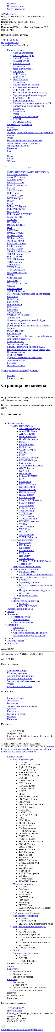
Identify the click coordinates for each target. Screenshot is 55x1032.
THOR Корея (13, 264)
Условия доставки (16, 132)
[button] (19, 45)
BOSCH (11, 187)
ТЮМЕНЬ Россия (16, 291)
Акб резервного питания (25, 87)
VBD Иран (12, 280)
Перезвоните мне (9, 42)
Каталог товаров (15, 50)
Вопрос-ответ (25, 140)
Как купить (12, 130)
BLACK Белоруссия (17, 185)
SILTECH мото (14, 312)
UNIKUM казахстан (17, 272)
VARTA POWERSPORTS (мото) (35, 561)
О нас (10, 137)
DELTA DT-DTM (21, 90)
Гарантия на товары (23, 622)
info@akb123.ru (14, 1010)
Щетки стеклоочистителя (25, 116)
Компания (12, 625)
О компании (13, 700)
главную (19, 405)
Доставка (11, 708)
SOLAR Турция (15, 254)
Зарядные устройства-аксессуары (29, 95)
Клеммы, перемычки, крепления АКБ (32, 103)
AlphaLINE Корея (22, 58)
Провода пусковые (16, 352)
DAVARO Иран (15, 198)
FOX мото (12, 307)
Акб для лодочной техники (26, 84)
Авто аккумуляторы (23, 53)
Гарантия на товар (16, 714)
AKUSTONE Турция (23, 55)
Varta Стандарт (14, 278)
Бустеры (23, 579)
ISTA (9, 227)
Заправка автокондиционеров (22, 706)
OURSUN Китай (15, 240)
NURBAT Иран (15, 235)
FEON (10, 203)
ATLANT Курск (21, 61)
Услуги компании (16, 9)
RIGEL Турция (14, 246)
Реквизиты (12, 140)
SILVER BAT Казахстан (19, 251)
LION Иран (13, 230)
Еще (9, 151)
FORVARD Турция (16, 206)
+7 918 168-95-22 (9, 40)
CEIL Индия (13, 193)
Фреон (16, 114)
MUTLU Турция (15, 233)
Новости (11, 3)
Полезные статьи (15, 6)
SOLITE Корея (14, 256)
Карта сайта (30, 751)
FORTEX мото (20, 79)
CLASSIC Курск (15, 195)
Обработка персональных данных (24, 141)
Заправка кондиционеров (19, 124)
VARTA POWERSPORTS (19, 315)
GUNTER (12, 219)
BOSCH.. (17, 119)
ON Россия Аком (15, 238)
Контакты (12, 148)
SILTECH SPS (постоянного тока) (30, 92)
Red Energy (12, 309)
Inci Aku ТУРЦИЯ (16, 225)
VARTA (11, 275)
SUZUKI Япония (15, 259)
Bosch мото (18, 71)
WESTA (11, 286)
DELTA (11, 201)
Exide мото (18, 76)
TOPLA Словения (16, 270)
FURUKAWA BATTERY (19, 214)
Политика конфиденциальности (23, 144)
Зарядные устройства (23, 100)
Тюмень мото (13, 317)
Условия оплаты (33, 132)
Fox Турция (13, 211)
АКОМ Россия (14, 288)
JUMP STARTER (21, 98)
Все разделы (19, 66)
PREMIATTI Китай (16, 243)
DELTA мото (19, 74)
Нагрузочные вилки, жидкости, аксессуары (28, 349)
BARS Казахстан (21, 63)
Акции (10, 611)
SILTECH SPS (14, 333)
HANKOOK (13, 222)
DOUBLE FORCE (22, 122)
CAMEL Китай (14, 190)
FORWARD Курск (16, 209)
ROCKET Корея (15, 248)
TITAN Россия (14, 267)
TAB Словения (14, 262)
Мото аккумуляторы (23, 68)
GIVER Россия (14, 217)
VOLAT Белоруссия (17, 283)
